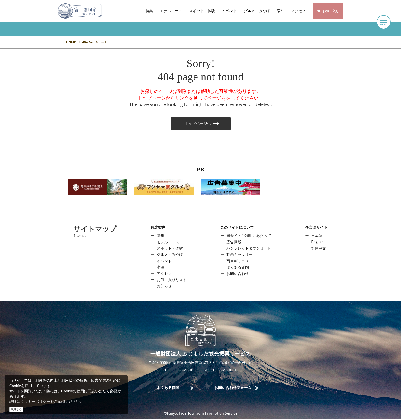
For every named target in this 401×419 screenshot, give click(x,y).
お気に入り (331, 11)
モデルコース (171, 11)
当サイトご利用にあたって (248, 235)
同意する (16, 409)
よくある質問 (237, 267)
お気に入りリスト (172, 279)
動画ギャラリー (239, 254)
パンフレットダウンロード (248, 248)
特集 (149, 11)
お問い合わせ (237, 273)
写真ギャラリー (239, 260)
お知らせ (164, 286)
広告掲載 (233, 241)
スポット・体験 (202, 11)
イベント (229, 11)
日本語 (316, 235)
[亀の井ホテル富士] (97, 186)
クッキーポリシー (35, 401)
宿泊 (280, 11)
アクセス (298, 11)
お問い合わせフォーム (233, 388)
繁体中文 (318, 248)
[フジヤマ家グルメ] (164, 186)
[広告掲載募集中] (230, 186)
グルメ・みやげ (257, 11)
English (317, 241)
